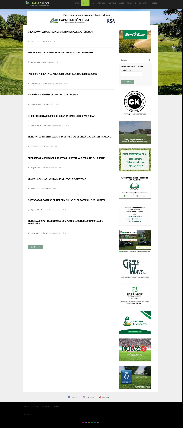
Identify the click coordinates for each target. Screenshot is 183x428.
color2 (86, 422)
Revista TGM (131, 3)
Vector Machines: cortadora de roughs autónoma (57, 179)
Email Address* (126, 70)
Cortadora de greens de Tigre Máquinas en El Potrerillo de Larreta (66, 200)
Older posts (35, 247)
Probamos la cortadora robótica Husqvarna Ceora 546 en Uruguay (66, 158)
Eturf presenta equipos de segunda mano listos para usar (61, 116)
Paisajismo (112, 3)
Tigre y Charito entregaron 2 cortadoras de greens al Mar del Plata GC (69, 136)
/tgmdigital (74, 397)
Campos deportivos (98, 3)
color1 (83, 422)
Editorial (36, 406)
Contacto (26, 406)
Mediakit (56, 406)
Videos (121, 3)
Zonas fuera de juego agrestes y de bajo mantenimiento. (60, 52)
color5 (95, 422)
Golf (85, 3)
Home (77, 3)
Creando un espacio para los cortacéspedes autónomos (60, 32)
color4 (92, 422)
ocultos (52, 62)
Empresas (142, 3)
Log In (154, 3)
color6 (98, 422)
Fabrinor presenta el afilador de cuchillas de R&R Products (62, 74)
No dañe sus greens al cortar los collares (53, 94)
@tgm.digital (90, 397)
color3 (89, 422)
